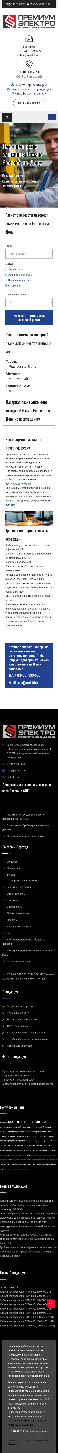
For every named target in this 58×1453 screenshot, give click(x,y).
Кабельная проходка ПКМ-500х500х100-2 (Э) (26, 1291)
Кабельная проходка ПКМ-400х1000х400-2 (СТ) (27, 1325)
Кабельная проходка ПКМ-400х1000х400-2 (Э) (27, 1317)
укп (19, 1159)
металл (15, 1169)
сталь (47, 1159)
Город (8, 245)
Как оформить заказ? (30, 93)
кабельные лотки (13, 1145)
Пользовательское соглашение (25, 836)
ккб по (11, 1159)
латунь (28, 1169)
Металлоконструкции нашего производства (27, 1083)
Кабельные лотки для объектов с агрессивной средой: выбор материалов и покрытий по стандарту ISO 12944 (27, 1205)
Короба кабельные (18, 1013)
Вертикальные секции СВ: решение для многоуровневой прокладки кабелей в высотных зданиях (29, 1226)
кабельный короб (44, 1145)
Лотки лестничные (18, 1026)
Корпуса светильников (15, 1075)
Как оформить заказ (19, 926)
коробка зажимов (32, 1145)
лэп (5, 1169)
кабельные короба (44, 1150)
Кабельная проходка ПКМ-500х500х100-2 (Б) (26, 1295)
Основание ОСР (9, 1287)
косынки (15, 1159)
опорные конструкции (33, 1141)
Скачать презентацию (30, 85)
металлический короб (32, 1127)
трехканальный (21, 1169)
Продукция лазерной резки (18, 1079)
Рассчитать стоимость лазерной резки (29, 317)
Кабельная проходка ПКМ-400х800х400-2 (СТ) (27, 1312)
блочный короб (27, 1132)
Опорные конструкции (20, 1006)
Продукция (13, 868)
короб (21, 1145)
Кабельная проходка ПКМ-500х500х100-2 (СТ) (27, 1300)
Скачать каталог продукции (30, 89)
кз (24, 1145)
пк (6, 1169)
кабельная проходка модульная (36, 1159)
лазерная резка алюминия (49, 1164)
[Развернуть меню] (52, 117)
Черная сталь (15, 269)
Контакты (12, 900)
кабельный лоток (6, 1150)
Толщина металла (15, 294)
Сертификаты (15, 906)
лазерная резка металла (43, 1155)
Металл (9, 263)
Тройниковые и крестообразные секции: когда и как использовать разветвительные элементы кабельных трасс (28, 1251)
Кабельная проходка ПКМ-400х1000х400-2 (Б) (27, 1321)
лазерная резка (18, 1150)
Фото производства (18, 961)
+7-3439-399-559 (41, 4)
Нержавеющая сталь (20, 280)
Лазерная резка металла (23, 880)
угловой (51, 1159)
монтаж (10, 1169)
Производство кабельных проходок (23, 1071)
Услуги (11, 874)
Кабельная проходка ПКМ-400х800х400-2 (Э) (26, 1304)
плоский (6, 1159)
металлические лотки (31, 1150)
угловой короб (16, 1141)
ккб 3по (39, 1164)
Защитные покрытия (19, 887)
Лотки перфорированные (22, 1019)
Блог (10, 933)
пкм (23, 1141)
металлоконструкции (27, 1122)
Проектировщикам (18, 913)
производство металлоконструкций (13, 1155)
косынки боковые (31, 1164)
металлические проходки (17, 1136)
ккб (44, 1132)
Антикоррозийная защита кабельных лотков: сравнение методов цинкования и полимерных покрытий (27, 1239)
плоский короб (5, 1141)
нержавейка (24, 1159)
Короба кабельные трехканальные (27, 1039)
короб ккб (38, 1132)
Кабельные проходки (19, 1045)
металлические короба (11, 1127)
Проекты (12, 919)
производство (3, 1122)
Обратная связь (16, 893)
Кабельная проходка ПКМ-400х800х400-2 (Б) (26, 1308)
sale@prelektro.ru (29, 55)
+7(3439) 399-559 (27, 675)
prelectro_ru (13, 777)
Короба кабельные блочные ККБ (26, 1032)
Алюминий (14, 285)
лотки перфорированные (29, 1155)
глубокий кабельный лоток (19, 1164)
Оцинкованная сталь (20, 274)
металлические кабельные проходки (40, 1136)
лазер (1, 1169)
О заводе (12, 861)
